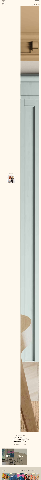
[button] (36, 4)
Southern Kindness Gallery (4, 2)
